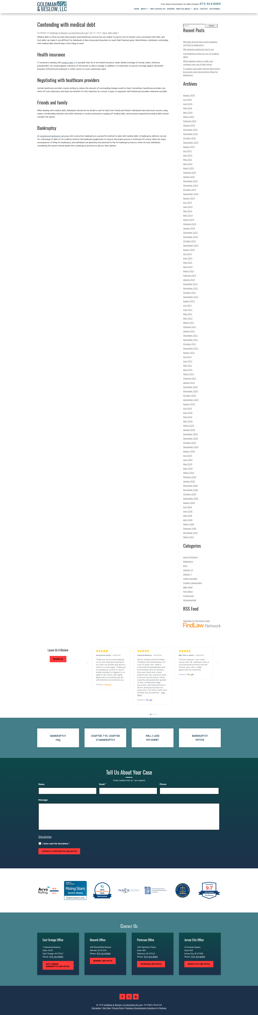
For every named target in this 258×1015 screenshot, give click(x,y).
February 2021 (189, 378)
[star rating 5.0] (111, 651)
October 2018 (189, 494)
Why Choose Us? (158, 9)
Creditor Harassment (192, 583)
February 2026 (189, 121)
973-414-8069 (210, 4)
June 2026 (187, 104)
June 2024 (187, 206)
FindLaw (162, 1008)
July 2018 (187, 507)
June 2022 (187, 309)
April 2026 (188, 112)
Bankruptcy (188, 561)
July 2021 (187, 357)
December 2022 (190, 284)
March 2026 (188, 116)
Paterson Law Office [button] (151, 964)
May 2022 (187, 314)
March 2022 (188, 322)
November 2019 (190, 438)
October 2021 (189, 344)
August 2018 (189, 502)
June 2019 (187, 460)
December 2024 (190, 181)
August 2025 (189, 146)
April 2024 (188, 215)
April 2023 (188, 267)
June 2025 (187, 155)
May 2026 (187, 108)
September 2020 (190, 399)
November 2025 (190, 134)
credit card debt (190, 578)
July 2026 (187, 99)
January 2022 (189, 331)
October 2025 (189, 138)
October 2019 (189, 442)
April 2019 (188, 468)
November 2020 (190, 391)
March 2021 (188, 374)
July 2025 (187, 151)
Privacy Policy (118, 1008)
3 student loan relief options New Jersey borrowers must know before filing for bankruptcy (201, 71)
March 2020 (188, 425)
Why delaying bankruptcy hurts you (198, 49)
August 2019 (189, 451)
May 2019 (187, 464)
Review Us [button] (58, 659)
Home (136, 9)
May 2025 (187, 159)
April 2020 (188, 421)
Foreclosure (188, 595)
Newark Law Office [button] (102, 961)
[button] (88, 663)
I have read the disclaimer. (56, 843)
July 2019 (187, 455)
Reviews (171, 9)
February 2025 (189, 172)
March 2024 (188, 219)
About (144, 9)
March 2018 (188, 524)
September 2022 (190, 297)
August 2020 (189, 404)
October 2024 (189, 189)
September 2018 (190, 498)
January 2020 (189, 429)
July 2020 (187, 408)
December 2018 (190, 485)
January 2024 (189, 228)
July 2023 (187, 254)
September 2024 (190, 194)
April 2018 (188, 520)
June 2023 (187, 258)
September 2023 (190, 245)
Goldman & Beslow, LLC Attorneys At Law (69, 32)
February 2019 (189, 477)
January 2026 (189, 125)
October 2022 (189, 292)
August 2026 (189, 95)
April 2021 (188, 369)
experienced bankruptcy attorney (54, 136)
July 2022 (187, 305)
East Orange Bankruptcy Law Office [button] (57, 965)
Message (43, 799)
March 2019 (188, 472)
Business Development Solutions (141, 1008)
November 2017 (190, 532)
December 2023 (190, 232)
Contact (204, 9)
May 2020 (187, 417)
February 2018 (189, 528)
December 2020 (190, 387)
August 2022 (189, 301)
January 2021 (189, 382)
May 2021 (187, 365)
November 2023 (190, 236)
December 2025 (190, 129)
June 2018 (187, 511)
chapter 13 (188, 570)
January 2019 (189, 481)
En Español (214, 9)
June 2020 (187, 412)
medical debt (67, 62)
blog (105, 32)
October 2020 (189, 395)
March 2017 (188, 537)
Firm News (188, 591)
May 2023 (187, 262)
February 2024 (189, 224)
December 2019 (190, 434)
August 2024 (189, 198)
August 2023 (189, 249)
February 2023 (189, 275)
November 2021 (190, 339)
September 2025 (190, 142)
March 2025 (188, 168)
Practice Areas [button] (183, 9)
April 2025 (188, 164)
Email (102, 784)
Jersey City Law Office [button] (199, 964)
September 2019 (190, 447)
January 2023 (189, 279)
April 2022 (188, 318)
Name (41, 784)
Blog (196, 9)
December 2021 (190, 335)
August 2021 (189, 352)
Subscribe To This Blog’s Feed (196, 620)
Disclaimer (45, 836)
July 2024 (187, 202)
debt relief (112, 32)
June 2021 (187, 361)
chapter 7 (187, 574)
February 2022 (189, 327)
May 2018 (187, 515)
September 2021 (190, 348)
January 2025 (189, 176)
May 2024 (187, 211)
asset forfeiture (190, 557)
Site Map (107, 1008)
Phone (163, 784)
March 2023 (188, 271)
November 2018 (190, 490)
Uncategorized (189, 600)
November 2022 (190, 288)
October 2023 (189, 241)
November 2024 (190, 185)
